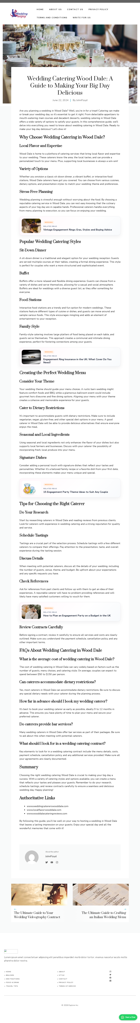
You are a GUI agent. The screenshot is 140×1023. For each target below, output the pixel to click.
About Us (55, 9)
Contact (63, 979)
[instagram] (110, 971)
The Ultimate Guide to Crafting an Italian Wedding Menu (104, 915)
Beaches (10, 975)
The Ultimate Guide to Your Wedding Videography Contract (37, 915)
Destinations (13, 979)
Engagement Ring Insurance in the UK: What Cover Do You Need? (77, 361)
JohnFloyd (82, 100)
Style (62, 975)
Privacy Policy (98, 9)
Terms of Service (67, 986)
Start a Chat (130, 1017)
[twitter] (110, 974)
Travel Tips (12, 986)
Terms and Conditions (52, 17)
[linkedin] (110, 981)
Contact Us (75, 9)
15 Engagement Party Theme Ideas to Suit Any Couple (75, 492)
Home (40, 9)
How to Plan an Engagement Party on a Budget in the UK (77, 615)
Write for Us (82, 17)
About (62, 972)
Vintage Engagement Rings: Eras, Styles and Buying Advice (77, 229)
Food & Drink (12, 982)
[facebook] (110, 978)
